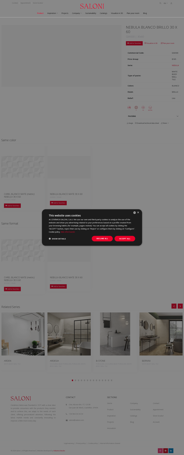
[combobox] (134, 212)
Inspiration (51, 13)
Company (76, 13)
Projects (64, 13)
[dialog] (92, 227)
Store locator (38, 3)
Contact (15, 3)
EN (165, 3)
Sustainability (90, 13)
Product (40, 13)
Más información (68, 231)
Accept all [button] (124, 238)
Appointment (25, 3)
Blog (145, 13)
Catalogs (103, 13)
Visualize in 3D (117, 13)
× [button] (138, 212)
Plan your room (133, 13)
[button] (57, 239)
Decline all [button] (102, 238)
